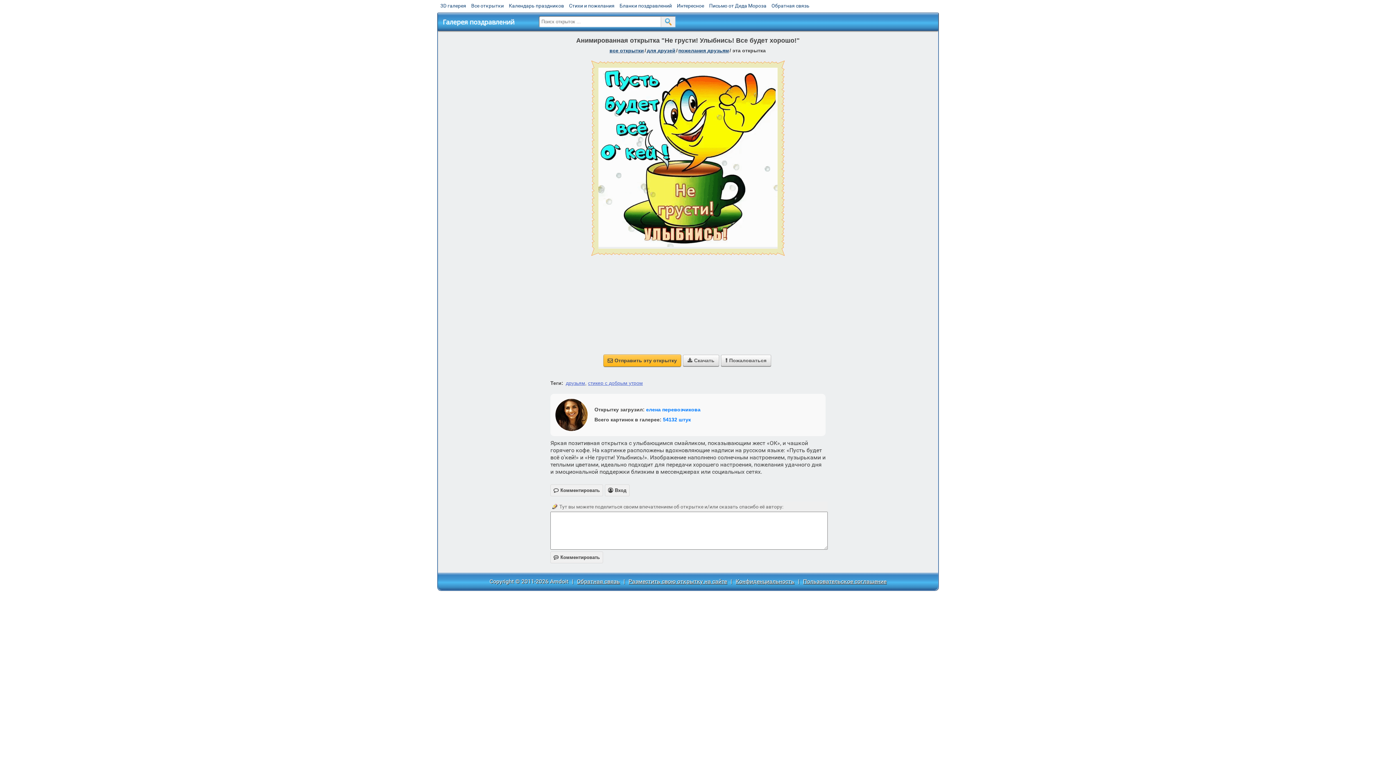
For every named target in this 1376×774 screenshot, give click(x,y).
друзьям (575, 383)
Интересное (690, 6)
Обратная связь (790, 6)
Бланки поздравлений (646, 6)
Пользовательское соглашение (845, 581)
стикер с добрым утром (615, 383)
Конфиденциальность (765, 581)
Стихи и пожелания (592, 6)
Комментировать (577, 557)
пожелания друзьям (703, 50)
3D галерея (453, 6)
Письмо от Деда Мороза (737, 6)
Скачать (701, 360)
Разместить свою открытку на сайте (678, 581)
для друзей (661, 50)
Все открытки (487, 6)
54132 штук (677, 419)
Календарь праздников (536, 6)
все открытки (627, 50)
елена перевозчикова (673, 409)
